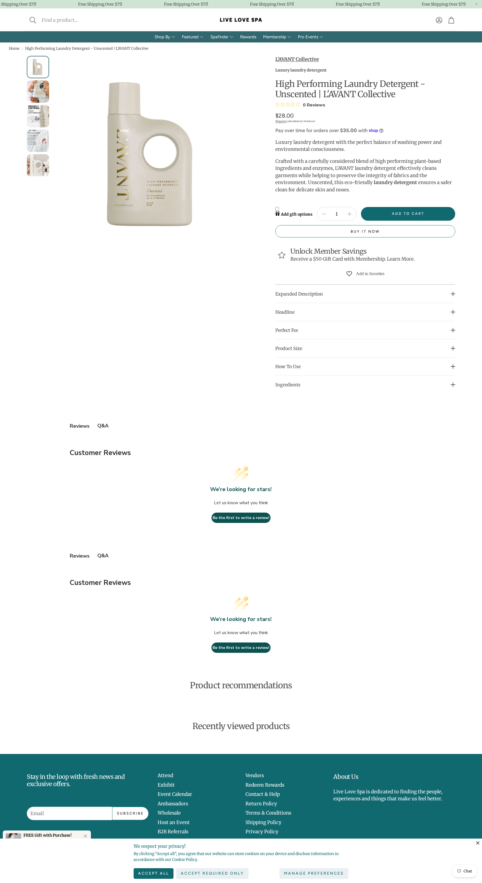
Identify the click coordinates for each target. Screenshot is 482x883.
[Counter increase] (349, 214)
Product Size (288, 348)
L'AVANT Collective (297, 59)
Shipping (280, 121)
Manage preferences (314, 873)
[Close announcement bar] (476, 4)
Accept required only (212, 873)
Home (14, 48)
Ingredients (287, 384)
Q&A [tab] (103, 425)
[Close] (478, 843)
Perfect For (286, 330)
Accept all (153, 873)
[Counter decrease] (324, 214)
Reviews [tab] (80, 426)
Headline (285, 312)
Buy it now (365, 231)
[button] (70, 20)
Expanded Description (299, 294)
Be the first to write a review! (241, 517)
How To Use (288, 366)
